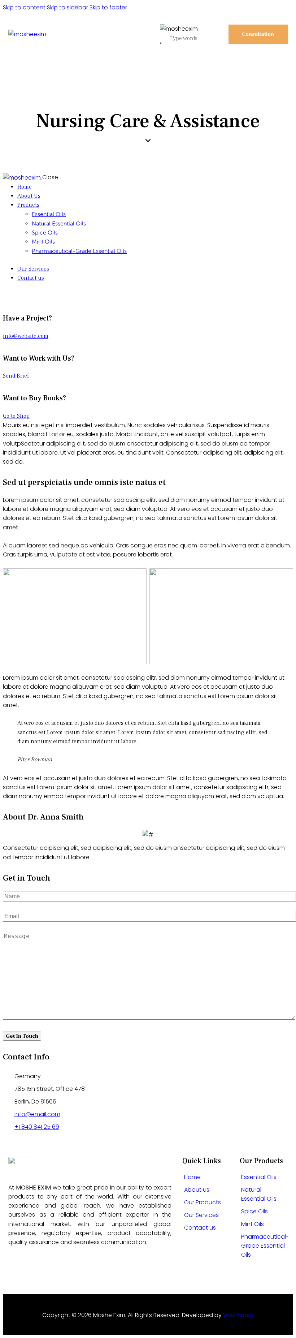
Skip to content (24, 7)
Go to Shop (16, 416)
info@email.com (37, 1114)
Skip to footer (108, 7)
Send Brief (16, 375)
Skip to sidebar (67, 7)
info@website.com (25, 336)
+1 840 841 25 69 (36, 1127)
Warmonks (238, 1315)
